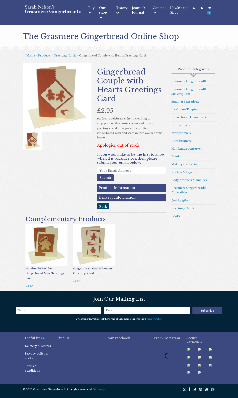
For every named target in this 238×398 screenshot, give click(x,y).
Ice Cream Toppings (185, 109)
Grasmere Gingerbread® (188, 81)
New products (181, 133)
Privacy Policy (154, 319)
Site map (99, 389)
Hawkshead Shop (179, 10)
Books (175, 216)
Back (103, 206)
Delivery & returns (38, 346)
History (122, 8)
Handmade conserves (186, 148)
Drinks (176, 156)
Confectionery (181, 141)
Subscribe (207, 310)
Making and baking (184, 164)
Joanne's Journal (139, 10)
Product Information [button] (117, 188)
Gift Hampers (180, 125)
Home (30, 55)
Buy (91, 8)
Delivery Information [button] (117, 198)
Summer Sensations (185, 101)
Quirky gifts (179, 200)
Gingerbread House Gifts (188, 117)
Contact (159, 8)
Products (44, 55)
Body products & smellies (189, 180)
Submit (105, 177)
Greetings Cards (65, 55)
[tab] (131, 188)
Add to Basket (36, 262)
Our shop (103, 10)
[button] (28, 106)
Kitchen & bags (181, 172)
